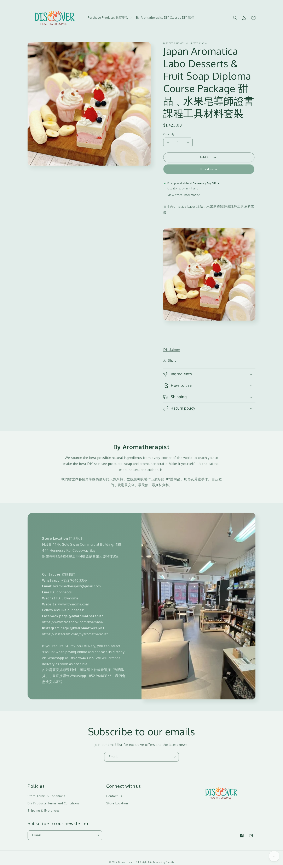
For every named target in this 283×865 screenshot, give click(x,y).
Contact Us (114, 796)
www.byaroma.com (73, 604)
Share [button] (172, 360)
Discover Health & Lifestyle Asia (135, 862)
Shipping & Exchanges (44, 810)
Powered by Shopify (163, 862)
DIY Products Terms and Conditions (53, 803)
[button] (109, 17)
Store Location (117, 803)
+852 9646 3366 (74, 580)
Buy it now (209, 169)
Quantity (168, 134)
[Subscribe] (174, 757)
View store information (184, 195)
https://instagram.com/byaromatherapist (75, 634)
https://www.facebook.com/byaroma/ (73, 622)
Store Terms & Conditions (46, 796)
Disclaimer (171, 350)
